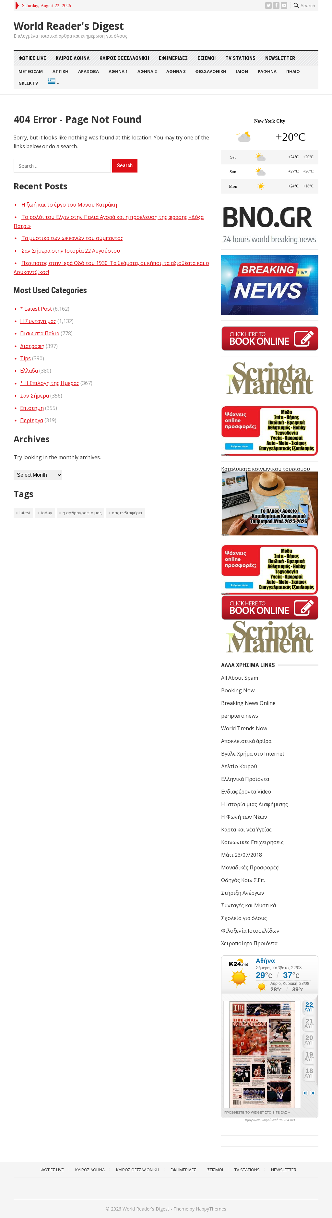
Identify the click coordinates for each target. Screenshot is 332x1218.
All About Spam (239, 677)
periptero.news (239, 715)
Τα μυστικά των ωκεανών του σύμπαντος (72, 238)
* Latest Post (36, 308)
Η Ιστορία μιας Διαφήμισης (254, 804)
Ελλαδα (29, 370)
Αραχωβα (88, 71)
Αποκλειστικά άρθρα (246, 741)
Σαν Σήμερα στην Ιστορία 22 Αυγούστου (70, 250)
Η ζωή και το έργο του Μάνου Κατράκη (69, 204)
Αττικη (60, 71)
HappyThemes (211, 1209)
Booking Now (238, 690)
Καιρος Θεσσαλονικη (124, 58)
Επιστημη (32, 408)
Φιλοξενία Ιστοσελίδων (250, 930)
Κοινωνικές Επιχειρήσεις (252, 842)
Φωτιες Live (32, 58)
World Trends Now (244, 728)
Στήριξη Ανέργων (242, 892)
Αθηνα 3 (175, 71)
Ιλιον (242, 71)
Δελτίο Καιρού (239, 766)
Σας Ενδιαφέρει (127, 513)
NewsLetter (280, 58)
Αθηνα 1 (118, 71)
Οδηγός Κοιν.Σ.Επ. (243, 880)
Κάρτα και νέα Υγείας (246, 829)
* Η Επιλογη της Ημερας (49, 383)
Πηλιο (293, 71)
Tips (25, 358)
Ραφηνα (267, 71)
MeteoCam (30, 71)
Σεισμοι (206, 58)
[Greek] (53, 83)
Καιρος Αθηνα (73, 58)
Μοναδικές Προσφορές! (250, 867)
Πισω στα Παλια (39, 333)
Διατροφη (32, 346)
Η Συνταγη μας (38, 321)
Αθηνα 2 (147, 71)
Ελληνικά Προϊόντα (245, 778)
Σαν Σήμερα (34, 395)
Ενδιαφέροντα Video (246, 791)
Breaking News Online (248, 703)
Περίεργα (31, 420)
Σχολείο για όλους (244, 918)
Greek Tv (28, 83)
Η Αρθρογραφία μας (82, 513)
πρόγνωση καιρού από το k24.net (270, 1120)
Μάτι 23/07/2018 (241, 854)
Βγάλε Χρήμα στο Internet (252, 753)
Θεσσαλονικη (210, 71)
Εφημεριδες (173, 58)
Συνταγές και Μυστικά (248, 905)
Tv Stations (240, 58)
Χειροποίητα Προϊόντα (249, 943)
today (46, 513)
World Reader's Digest (69, 26)
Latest (24, 513)
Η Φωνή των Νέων (244, 816)
